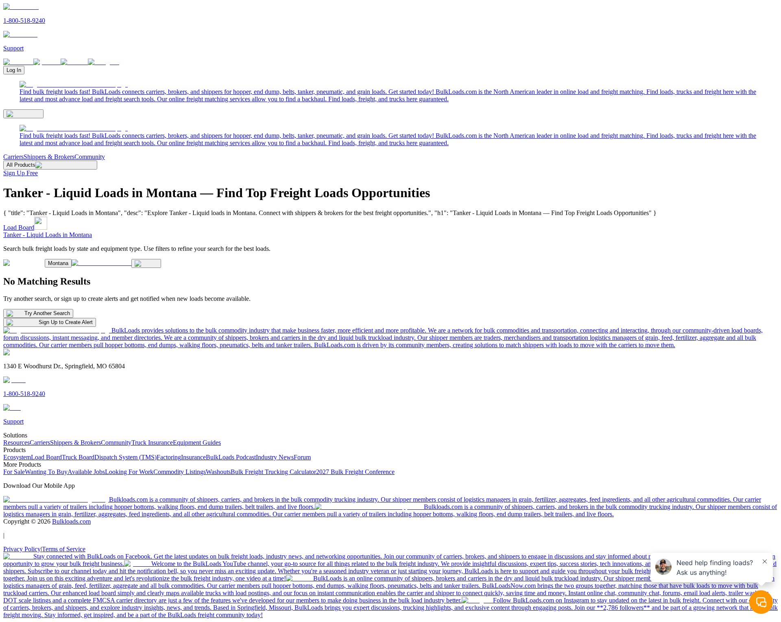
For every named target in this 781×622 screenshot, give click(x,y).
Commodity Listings (179, 471)
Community (89, 156)
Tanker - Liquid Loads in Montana (47, 234)
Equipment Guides (197, 442)
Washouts (218, 471)
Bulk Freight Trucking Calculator (273, 471)
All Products (21, 165)
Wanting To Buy (46, 471)
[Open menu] (23, 113)
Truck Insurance (152, 442)
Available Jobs (86, 471)
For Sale (14, 471)
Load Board (18, 227)
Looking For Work (129, 471)
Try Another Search (47, 313)
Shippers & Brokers (49, 156)
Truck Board (78, 457)
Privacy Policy (22, 549)
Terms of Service (63, 549)
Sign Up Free (20, 173)
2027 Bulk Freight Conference (355, 471)
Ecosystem (17, 457)
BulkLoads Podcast (231, 457)
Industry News (275, 457)
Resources (16, 442)
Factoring (169, 457)
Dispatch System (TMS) (125, 457)
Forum (302, 457)
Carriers (13, 156)
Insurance (193, 457)
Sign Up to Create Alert (66, 322)
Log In (14, 70)
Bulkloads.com (71, 521)
